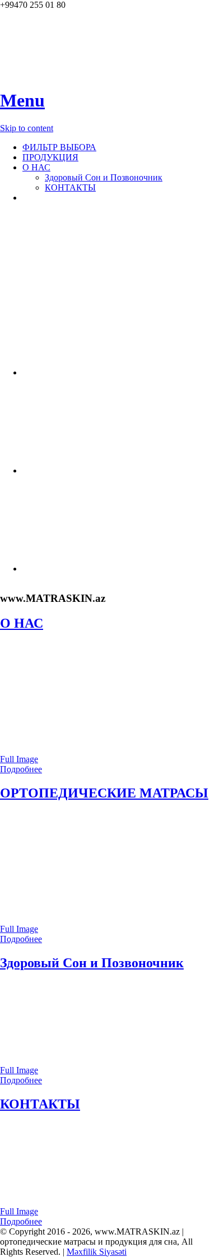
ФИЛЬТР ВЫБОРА (59, 147)
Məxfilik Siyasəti (97, 1251)
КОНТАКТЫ (70, 187)
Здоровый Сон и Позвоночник (103, 177)
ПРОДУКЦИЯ (50, 157)
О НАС (36, 167)
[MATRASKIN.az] (28, 73)
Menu (22, 100)
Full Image (19, 759)
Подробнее (21, 769)
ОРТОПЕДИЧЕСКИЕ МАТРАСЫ (104, 793)
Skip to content (26, 128)
